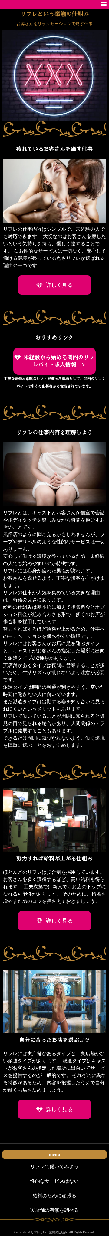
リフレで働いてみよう (54, 1166)
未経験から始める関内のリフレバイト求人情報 (59, 361)
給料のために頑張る (54, 1195)
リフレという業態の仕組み (54, 14)
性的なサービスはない (54, 1181)
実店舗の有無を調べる (54, 1210)
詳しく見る (59, 285)
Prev (10, 80)
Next (98, 80)
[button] (104, 4)
